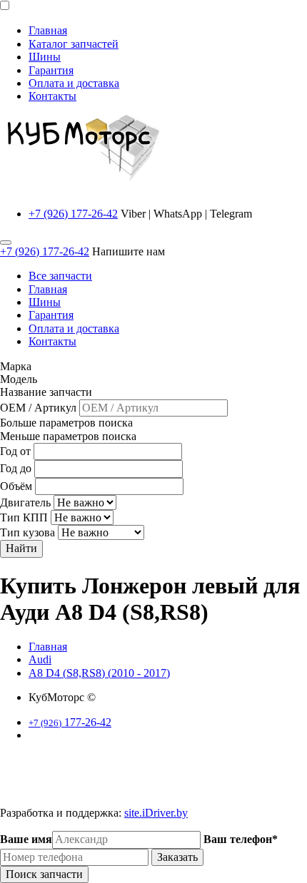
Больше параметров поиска (66, 423)
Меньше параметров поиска (68, 436)
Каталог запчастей (74, 44)
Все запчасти (60, 276)
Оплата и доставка (74, 83)
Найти (21, 548)
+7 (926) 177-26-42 (73, 214)
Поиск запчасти (44, 874)
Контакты (52, 96)
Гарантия (51, 70)
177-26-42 (70, 722)
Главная (48, 30)
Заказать (177, 857)
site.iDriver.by (156, 813)
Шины (45, 57)
